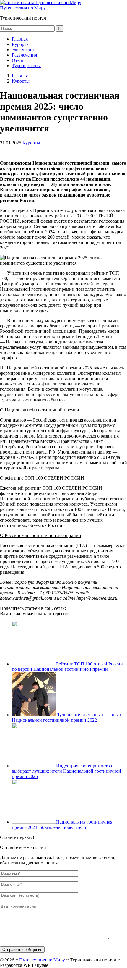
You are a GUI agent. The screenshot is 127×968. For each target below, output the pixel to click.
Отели (18, 60)
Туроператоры (26, 65)
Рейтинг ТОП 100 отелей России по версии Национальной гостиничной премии (67, 666)
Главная (20, 38)
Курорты (21, 44)
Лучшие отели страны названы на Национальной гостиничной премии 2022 (68, 717)
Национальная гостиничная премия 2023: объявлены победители (62, 824)
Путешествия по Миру (23, 7)
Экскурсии (23, 49)
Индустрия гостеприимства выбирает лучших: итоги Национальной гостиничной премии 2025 (66, 771)
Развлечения (24, 54)
